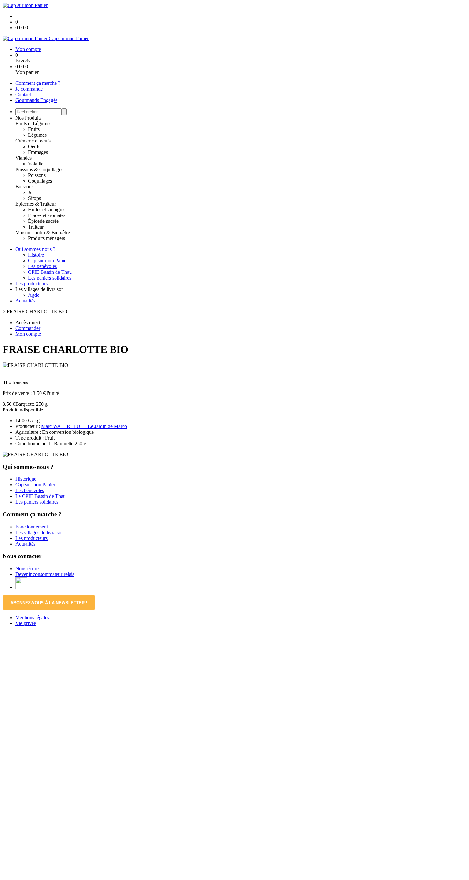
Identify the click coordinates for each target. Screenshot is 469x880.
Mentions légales (32, 617)
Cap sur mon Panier (48, 260)
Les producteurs (31, 283)
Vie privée (25, 623)
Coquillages (40, 181)
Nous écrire (27, 568)
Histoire (36, 255)
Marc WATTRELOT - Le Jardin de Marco (84, 426)
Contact (23, 94)
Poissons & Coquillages (39, 169)
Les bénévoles (42, 266)
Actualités (25, 300)
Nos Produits (28, 117)
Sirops (34, 198)
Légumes (37, 135)
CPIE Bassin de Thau (50, 272)
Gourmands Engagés (36, 100)
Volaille (35, 163)
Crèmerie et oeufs (33, 140)
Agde (33, 295)
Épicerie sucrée (43, 221)
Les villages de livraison (39, 532)
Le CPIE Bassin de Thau (40, 496)
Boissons (24, 186)
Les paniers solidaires (49, 277)
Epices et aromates (46, 215)
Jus (31, 192)
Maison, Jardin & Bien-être (42, 232)
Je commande (29, 88)
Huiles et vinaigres (46, 209)
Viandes (23, 158)
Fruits (34, 129)
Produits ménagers (46, 238)
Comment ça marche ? (37, 83)
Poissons (37, 175)
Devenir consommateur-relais (44, 574)
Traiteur (36, 226)
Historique (25, 479)
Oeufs (34, 146)
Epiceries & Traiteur (35, 204)
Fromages (38, 152)
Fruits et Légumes (33, 123)
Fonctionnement (31, 526)
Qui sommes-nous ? (35, 249)
